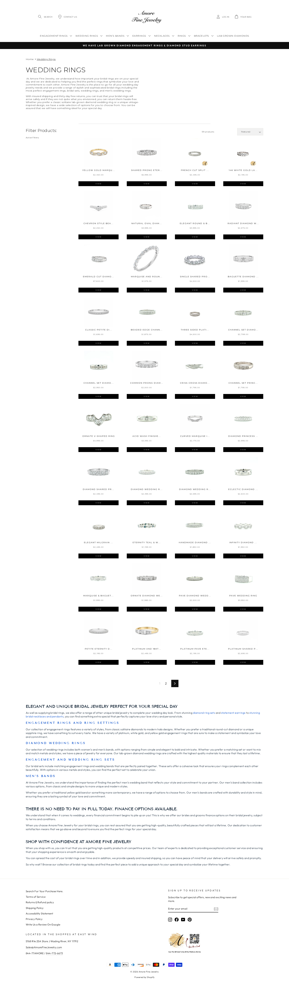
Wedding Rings (86, 35)
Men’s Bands (115, 35)
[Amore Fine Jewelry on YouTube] (183, 919)
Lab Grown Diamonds (233, 35)
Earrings (139, 35)
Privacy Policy (34, 919)
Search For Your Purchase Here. (44, 891)
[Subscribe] (216, 909)
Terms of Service (35, 896)
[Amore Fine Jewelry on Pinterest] (190, 919)
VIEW (98, 184)
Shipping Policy (35, 908)
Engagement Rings (54, 35)
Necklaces (162, 35)
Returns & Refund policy (40, 902)
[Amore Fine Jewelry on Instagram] (170, 919)
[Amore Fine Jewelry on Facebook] (177, 919)
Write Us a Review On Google (43, 924)
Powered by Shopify (144, 977)
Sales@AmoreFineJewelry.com (44, 947)
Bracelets (201, 35)
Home (30, 59)
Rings (182, 35)
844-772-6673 (54, 953)
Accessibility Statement (39, 913)
